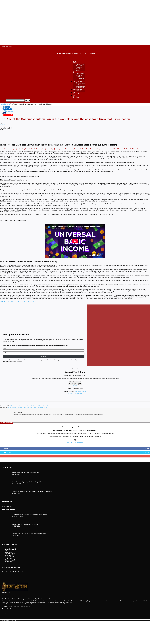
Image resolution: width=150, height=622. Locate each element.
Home (74, 61)
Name (5, 348)
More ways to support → (75, 393)
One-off (78, 382)
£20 (80, 384)
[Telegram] (66, 135)
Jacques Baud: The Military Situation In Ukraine (25, 524)
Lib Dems (79, 67)
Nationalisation (8, 111)
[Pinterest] (28, 135)
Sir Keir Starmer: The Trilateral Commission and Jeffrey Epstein (29, 514)
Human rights (80, 87)
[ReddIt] (47, 135)
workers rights (80, 86)
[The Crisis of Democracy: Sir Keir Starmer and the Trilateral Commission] (6, 472)
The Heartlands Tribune (19, 572)
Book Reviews (77, 89)
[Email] (53, 135)
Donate (75, 385)
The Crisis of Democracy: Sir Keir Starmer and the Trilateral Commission (32, 491)
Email (4, 352)
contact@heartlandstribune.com (19, 606)
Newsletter (76, 97)
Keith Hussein (4, 125)
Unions (78, 84)
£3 (69, 384)
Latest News (80, 73)
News (74, 72)
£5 (72, 384)
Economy (79, 75)
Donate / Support (78, 94)
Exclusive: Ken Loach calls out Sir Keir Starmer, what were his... (29, 533)
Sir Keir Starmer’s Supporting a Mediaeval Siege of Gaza (27, 482)
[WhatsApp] (35, 135)
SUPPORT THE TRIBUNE (75, 442)
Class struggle (80, 83)
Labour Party (80, 64)
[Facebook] (16, 135)
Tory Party (79, 66)
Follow (147, 452)
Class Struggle (77, 81)
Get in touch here (7, 506)
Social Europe (80, 78)
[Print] (59, 135)
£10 (76, 384)
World (78, 76)
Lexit (4, 110)
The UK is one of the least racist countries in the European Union (27, 407)
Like (148, 448)
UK (77, 80)
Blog (74, 95)
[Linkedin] (41, 135)
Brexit (78, 69)
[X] (22, 135)
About (74, 92)
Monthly (71, 382)
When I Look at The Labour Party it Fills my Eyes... (26, 472)
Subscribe (146, 456)
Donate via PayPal (80, 391)
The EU (78, 70)
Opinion (78, 91)
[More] (72, 135)
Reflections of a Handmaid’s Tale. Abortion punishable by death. (29, 406)
